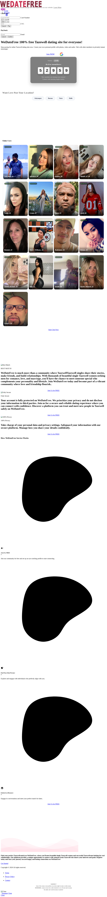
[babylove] (41, 162)
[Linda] (15, 199)
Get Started (4, 863)
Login (6, 11)
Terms (7, 873)
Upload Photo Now (54, 463)
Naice (61, 98)
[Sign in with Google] (61, 54)
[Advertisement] (53, 119)
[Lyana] (41, 199)
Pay (9, 26)
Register (7, 13)
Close (10, 893)
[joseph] (66, 272)
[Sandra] (66, 162)
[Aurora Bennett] (15, 272)
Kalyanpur (38, 98)
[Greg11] (15, 309)
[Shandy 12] (91, 162)
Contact (7, 880)
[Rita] (41, 272)
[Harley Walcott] (91, 272)
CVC (22, 24)
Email (22, 34)
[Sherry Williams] (41, 235)
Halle (70, 98)
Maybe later (53, 467)
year (7, 22)
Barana (50, 98)
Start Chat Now (53, 330)
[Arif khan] (15, 162)
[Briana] (91, 235)
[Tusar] (66, 199)
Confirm (10, 37)
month (7, 20)
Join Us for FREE (53, 390)
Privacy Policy (10, 876)
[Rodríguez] (66, 235)
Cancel (4, 26)
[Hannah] (15, 235)
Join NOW (50, 54)
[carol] (91, 199)
